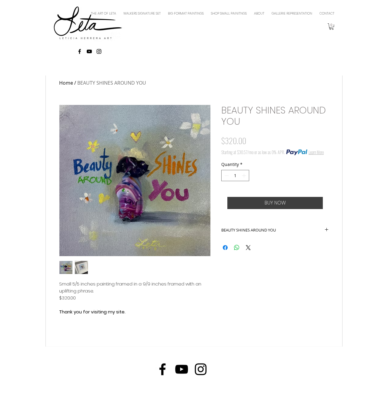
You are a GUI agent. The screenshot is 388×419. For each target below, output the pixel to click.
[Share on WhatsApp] (236, 247)
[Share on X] (248, 247)
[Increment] (244, 175)
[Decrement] (226, 175)
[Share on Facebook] (225, 247)
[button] (331, 26)
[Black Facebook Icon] (79, 51)
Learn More (316, 152)
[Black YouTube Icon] (89, 51)
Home (66, 82)
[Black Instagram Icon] (99, 51)
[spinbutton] (235, 175)
